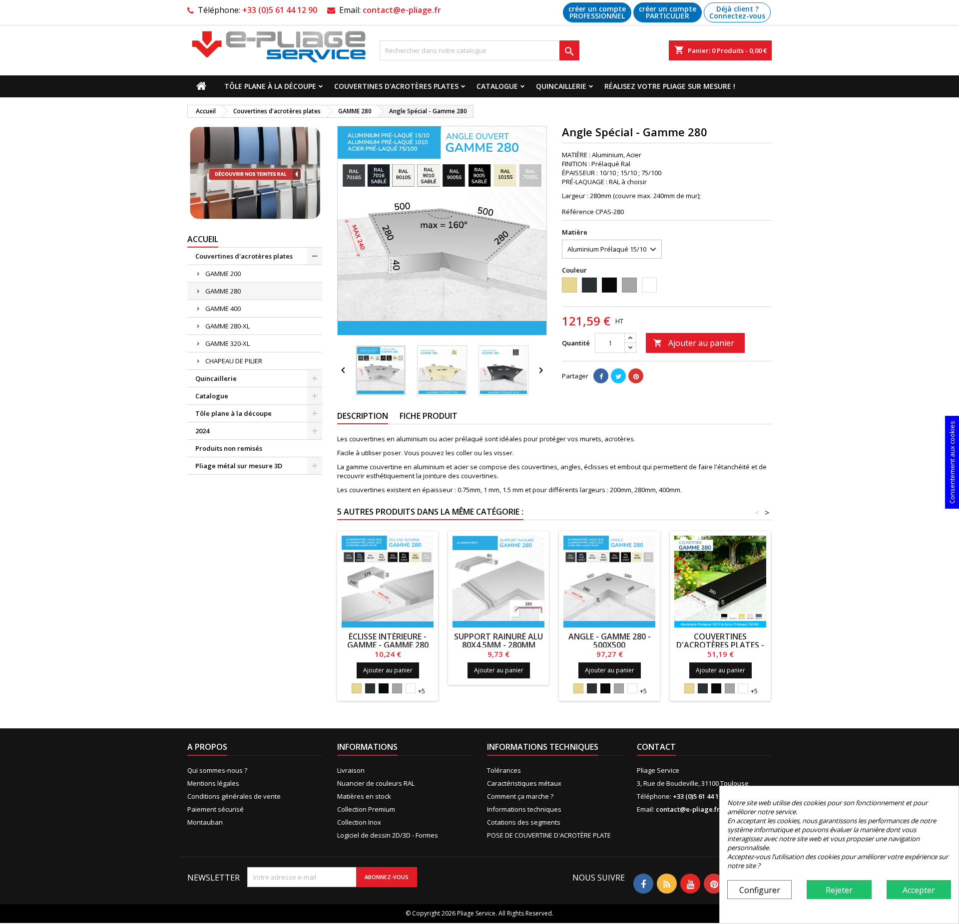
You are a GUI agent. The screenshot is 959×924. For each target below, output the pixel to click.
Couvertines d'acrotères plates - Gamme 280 (720, 645)
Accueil (202, 239)
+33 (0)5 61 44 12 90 (279, 9)
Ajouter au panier (693, 342)
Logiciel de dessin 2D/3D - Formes (387, 835)
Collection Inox (359, 822)
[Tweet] (618, 375)
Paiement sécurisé (215, 809)
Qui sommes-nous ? (217, 770)
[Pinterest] (635, 375)
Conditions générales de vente (234, 796)
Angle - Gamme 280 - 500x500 (609, 640)
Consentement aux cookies (952, 462)
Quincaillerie (561, 86)
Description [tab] (362, 415)
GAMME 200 (223, 273)
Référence (578, 211)
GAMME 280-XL (227, 325)
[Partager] (600, 375)
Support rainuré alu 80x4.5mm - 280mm (498, 640)
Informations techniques (524, 809)
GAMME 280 (223, 291)
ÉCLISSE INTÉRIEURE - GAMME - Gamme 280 (388, 640)
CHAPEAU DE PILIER (233, 360)
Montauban (205, 822)
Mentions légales (213, 783)
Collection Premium (366, 809)
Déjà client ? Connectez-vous (737, 12)
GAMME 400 (223, 308)
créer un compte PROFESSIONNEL (597, 12)
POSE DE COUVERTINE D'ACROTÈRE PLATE (549, 835)
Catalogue (497, 86)
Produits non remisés (228, 448)
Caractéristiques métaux (524, 783)
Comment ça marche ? (520, 796)
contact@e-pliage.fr (402, 9)
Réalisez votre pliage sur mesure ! (669, 86)
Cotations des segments (523, 822)
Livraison (351, 770)
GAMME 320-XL (227, 343)
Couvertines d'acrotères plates (396, 86)
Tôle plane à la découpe (270, 86)
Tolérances (504, 770)
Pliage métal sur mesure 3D (238, 465)
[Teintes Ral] (254, 173)
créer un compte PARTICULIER (667, 12)
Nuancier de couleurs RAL (376, 783)
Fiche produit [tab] (429, 415)
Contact (656, 746)
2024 (202, 430)
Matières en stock (364, 796)
